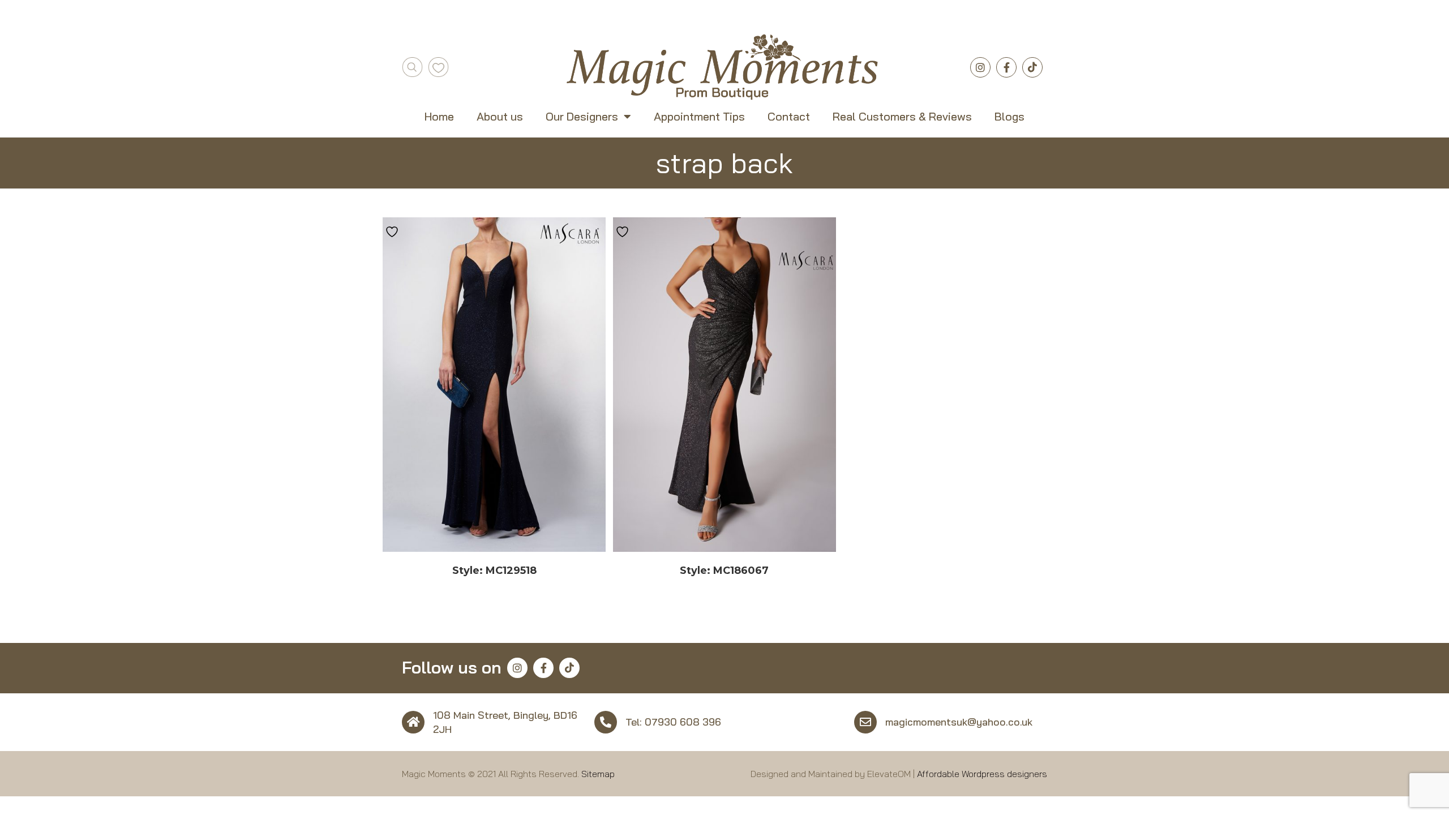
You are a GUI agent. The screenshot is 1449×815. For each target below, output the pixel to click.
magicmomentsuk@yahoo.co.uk (958, 721)
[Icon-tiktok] (1032, 67)
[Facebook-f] (1006, 67)
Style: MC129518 (494, 570)
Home (439, 116)
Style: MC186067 (724, 570)
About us (500, 116)
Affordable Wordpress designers (982, 773)
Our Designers (582, 116)
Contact (789, 116)
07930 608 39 (680, 721)
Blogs (1009, 116)
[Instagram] (980, 67)
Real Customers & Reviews (902, 116)
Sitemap (598, 773)
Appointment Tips (699, 116)
